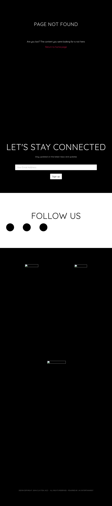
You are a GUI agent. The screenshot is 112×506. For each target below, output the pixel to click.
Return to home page (56, 47)
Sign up (56, 176)
